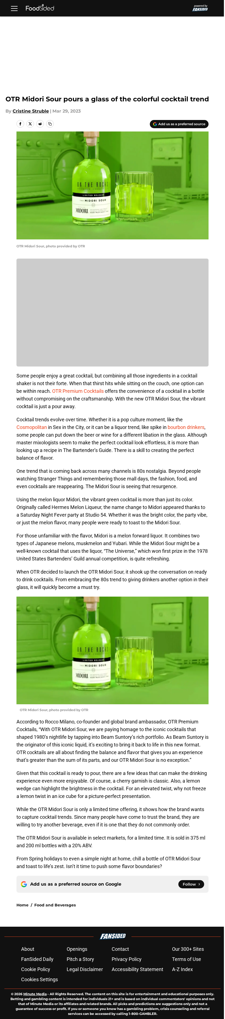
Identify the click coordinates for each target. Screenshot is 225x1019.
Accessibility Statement (137, 969)
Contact (120, 949)
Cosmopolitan (31, 427)
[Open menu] (14, 8)
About (27, 949)
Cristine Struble (31, 111)
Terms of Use (186, 959)
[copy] (50, 124)
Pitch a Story (80, 959)
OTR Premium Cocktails (78, 391)
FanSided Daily (37, 959)
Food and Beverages (55, 905)
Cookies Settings (39, 979)
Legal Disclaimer (85, 969)
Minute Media (35, 994)
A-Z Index (182, 969)
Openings (77, 949)
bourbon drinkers (186, 427)
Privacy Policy (127, 959)
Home (22, 905)
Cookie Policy (35, 969)
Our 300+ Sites (188, 949)
